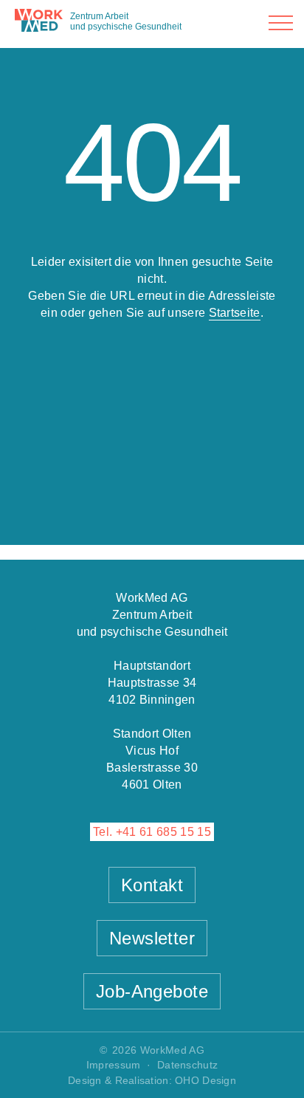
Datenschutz (187, 1065)
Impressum (113, 1065)
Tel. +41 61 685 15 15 (152, 832)
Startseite (234, 312)
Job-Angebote (152, 991)
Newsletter (152, 938)
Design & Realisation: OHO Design (152, 1080)
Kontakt (152, 885)
